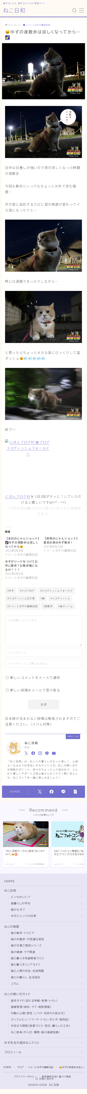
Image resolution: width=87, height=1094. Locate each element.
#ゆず (10, 590)
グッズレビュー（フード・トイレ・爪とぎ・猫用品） (40, 1019)
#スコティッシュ (60, 598)
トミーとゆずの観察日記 (38, 25)
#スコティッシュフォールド (56, 590)
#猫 (43, 598)
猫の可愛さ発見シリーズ (26, 945)
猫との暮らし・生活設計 (25, 977)
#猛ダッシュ (65, 606)
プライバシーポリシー (25, 1076)
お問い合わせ (46, 1079)
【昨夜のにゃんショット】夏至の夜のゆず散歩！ (61, 540)
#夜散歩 (48, 606)
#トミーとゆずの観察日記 (22, 606)
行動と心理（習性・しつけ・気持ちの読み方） (38, 1013)
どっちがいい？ (21, 897)
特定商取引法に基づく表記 (56, 1076)
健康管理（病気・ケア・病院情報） (31, 1007)
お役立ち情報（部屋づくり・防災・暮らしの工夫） (41, 1026)
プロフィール (13, 1052)
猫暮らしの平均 (20, 903)
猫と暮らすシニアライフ (25, 964)
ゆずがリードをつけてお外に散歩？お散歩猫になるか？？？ (21, 565)
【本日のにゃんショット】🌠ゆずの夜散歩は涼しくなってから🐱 (22, 542)
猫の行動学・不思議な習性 (27, 939)
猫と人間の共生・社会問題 (27, 971)
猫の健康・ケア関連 (23, 952)
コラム (15, 983)
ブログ (20, 1067)
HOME (9, 881)
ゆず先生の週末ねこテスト (22, 1042)
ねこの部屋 (11, 926)
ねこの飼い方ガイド (17, 994)
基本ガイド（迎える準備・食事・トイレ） (34, 1000)
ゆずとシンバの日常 (23, 916)
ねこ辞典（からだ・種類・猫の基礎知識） (35, 1032)
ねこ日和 (14, 10)
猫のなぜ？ (18, 909)
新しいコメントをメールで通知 (35, 677)
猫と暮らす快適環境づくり (27, 958)
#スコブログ (27, 590)
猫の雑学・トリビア (22, 933)
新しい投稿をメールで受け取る (35, 690)
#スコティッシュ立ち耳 (21, 598)
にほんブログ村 (17, 496)
